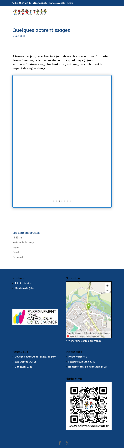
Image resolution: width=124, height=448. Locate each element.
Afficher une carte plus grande (84, 340)
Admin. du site (23, 283)
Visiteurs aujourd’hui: (80, 361)
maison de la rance (23, 242)
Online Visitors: (77, 356)
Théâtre (17, 237)
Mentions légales (24, 288)
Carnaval (17, 257)
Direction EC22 (23, 366)
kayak (15, 247)
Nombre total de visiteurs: (83, 366)
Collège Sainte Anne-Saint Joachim (35, 356)
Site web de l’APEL (25, 361)
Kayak (15, 252)
